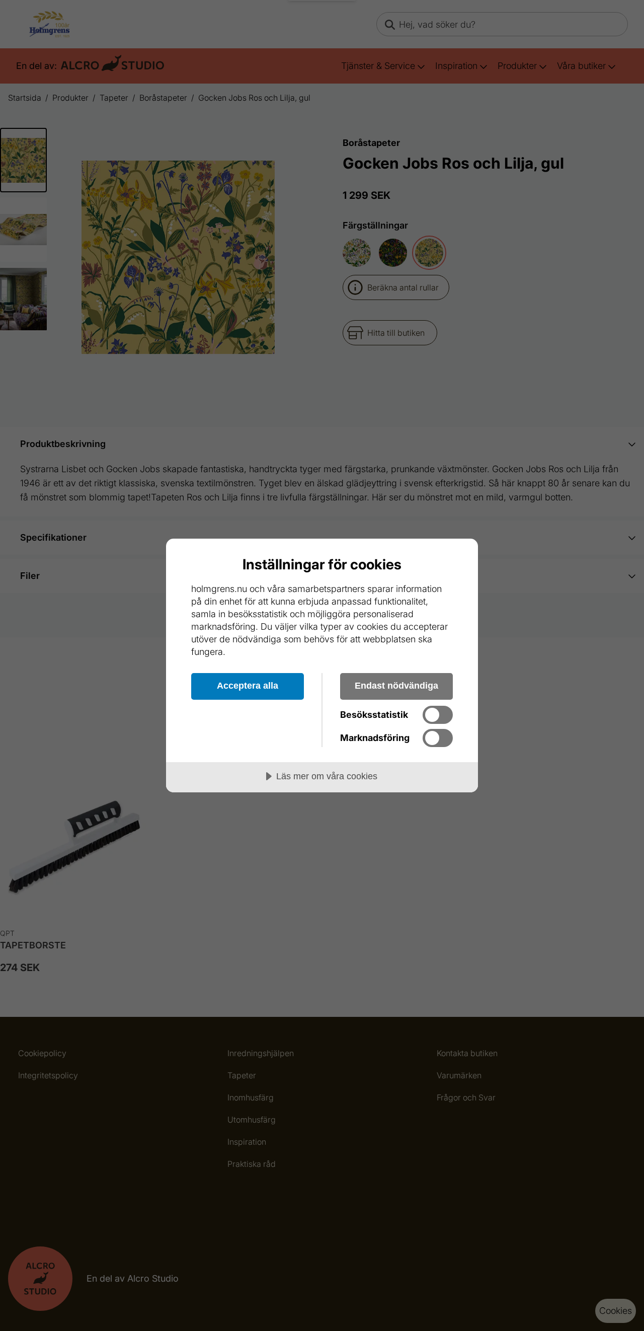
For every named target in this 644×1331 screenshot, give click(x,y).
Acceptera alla (247, 686)
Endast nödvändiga (396, 686)
